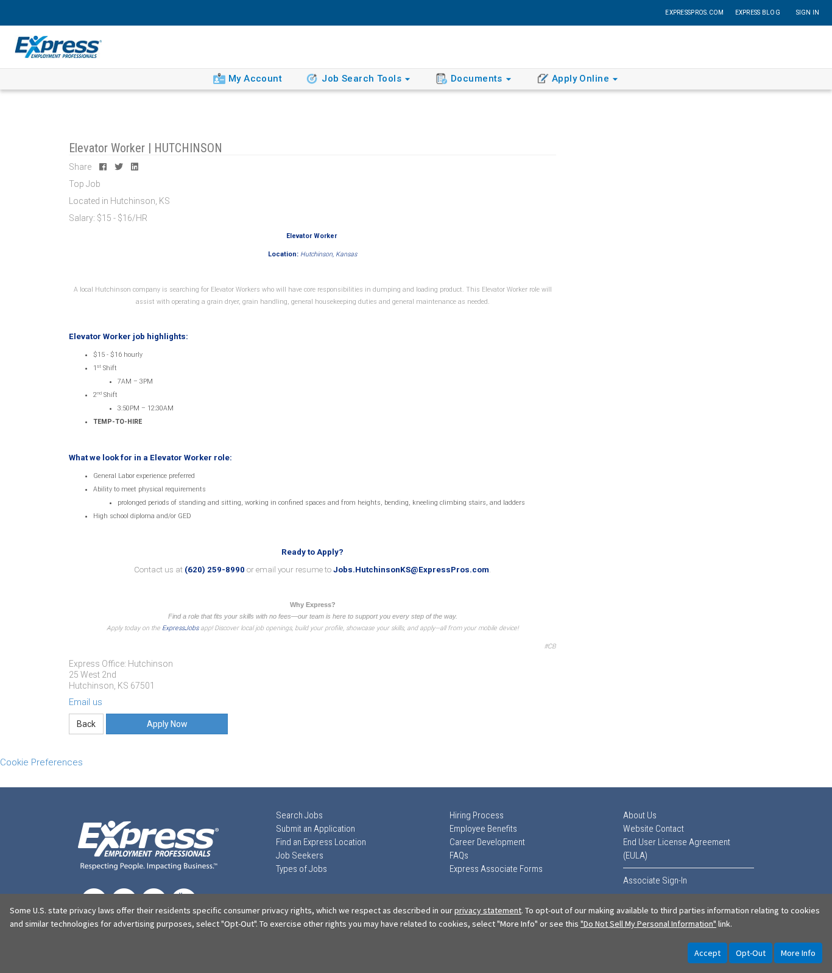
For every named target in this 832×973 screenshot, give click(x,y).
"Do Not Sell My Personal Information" (648, 923)
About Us (640, 815)
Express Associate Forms (496, 868)
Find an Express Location (321, 842)
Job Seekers (299, 855)
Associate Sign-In (655, 880)
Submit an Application (315, 828)
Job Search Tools (361, 78)
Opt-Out (751, 952)
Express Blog (757, 12)
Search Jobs (299, 815)
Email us (85, 702)
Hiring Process (476, 815)
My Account (255, 78)
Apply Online (580, 78)
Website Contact (653, 828)
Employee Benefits (483, 828)
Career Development (487, 842)
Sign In (808, 12)
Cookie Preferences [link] (41, 762)
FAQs (458, 855)
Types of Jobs (301, 868)
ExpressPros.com (694, 12)
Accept (707, 952)
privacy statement (487, 910)
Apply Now (167, 724)
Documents (476, 78)
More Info (798, 952)
